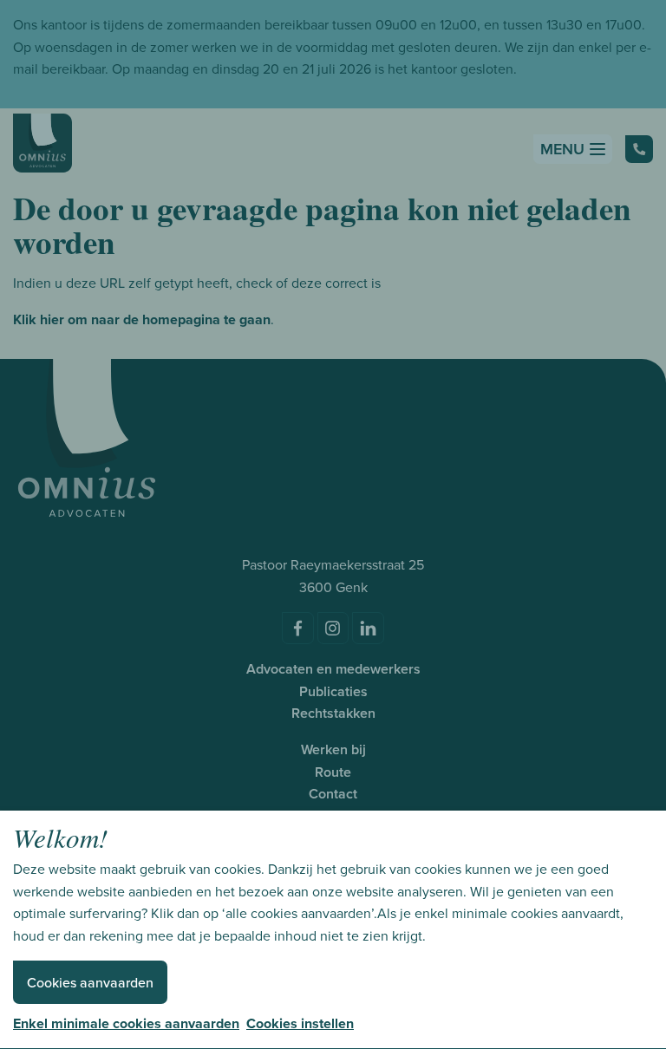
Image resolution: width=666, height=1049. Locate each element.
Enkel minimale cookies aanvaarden (126, 1024)
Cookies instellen (300, 1023)
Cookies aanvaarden (90, 983)
